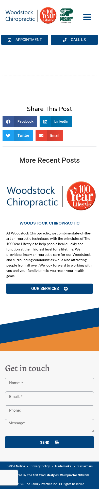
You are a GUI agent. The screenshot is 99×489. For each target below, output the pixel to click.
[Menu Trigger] (87, 16)
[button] (20, 121)
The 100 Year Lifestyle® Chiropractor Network (58, 475)
